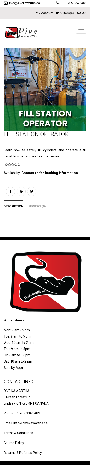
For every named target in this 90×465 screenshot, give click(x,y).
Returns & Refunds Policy (23, 453)
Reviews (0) (37, 206)
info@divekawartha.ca (24, 3)
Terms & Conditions (18, 433)
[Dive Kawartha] (21, 32)
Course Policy (14, 443)
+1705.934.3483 (75, 3)
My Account (44, 12)
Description (13, 206)
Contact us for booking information (49, 173)
